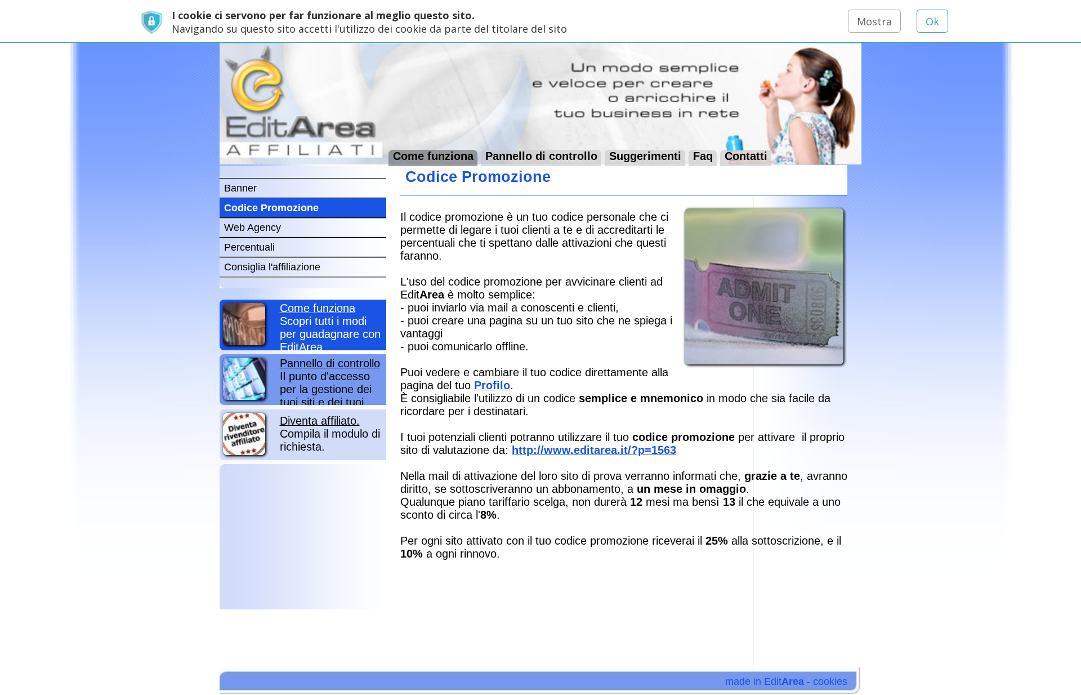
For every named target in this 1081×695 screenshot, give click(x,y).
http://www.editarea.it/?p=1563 (594, 450)
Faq (703, 155)
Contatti (746, 155)
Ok (932, 21)
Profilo (492, 385)
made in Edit (764, 681)
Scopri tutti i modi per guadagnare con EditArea (330, 327)
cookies (830, 681)
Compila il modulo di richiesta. (330, 434)
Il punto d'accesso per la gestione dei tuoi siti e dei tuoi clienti (330, 389)
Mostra (874, 21)
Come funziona (433, 155)
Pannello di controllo (541, 155)
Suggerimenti (645, 155)
